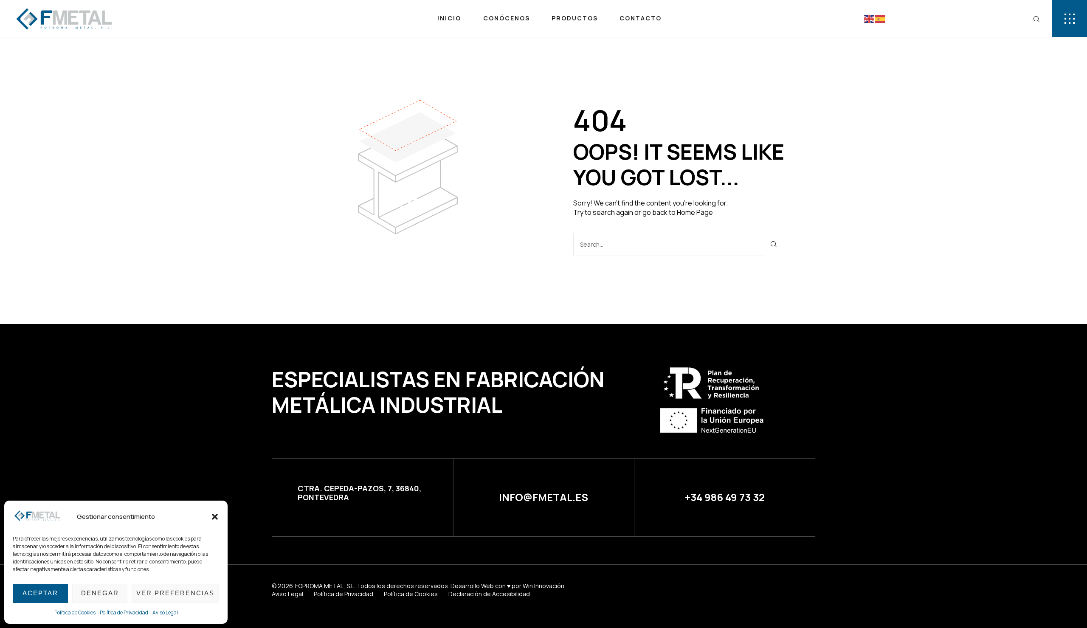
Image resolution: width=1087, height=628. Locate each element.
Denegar (100, 593)
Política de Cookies (75, 612)
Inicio (449, 18)
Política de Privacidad (124, 612)
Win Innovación (543, 586)
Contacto (641, 18)
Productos (575, 18)
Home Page (695, 212)
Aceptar (40, 593)
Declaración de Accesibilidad (489, 594)
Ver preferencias (175, 593)
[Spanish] (880, 18)
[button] (215, 517)
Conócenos (506, 18)
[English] (869, 18)
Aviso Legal (165, 612)
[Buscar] (773, 244)
